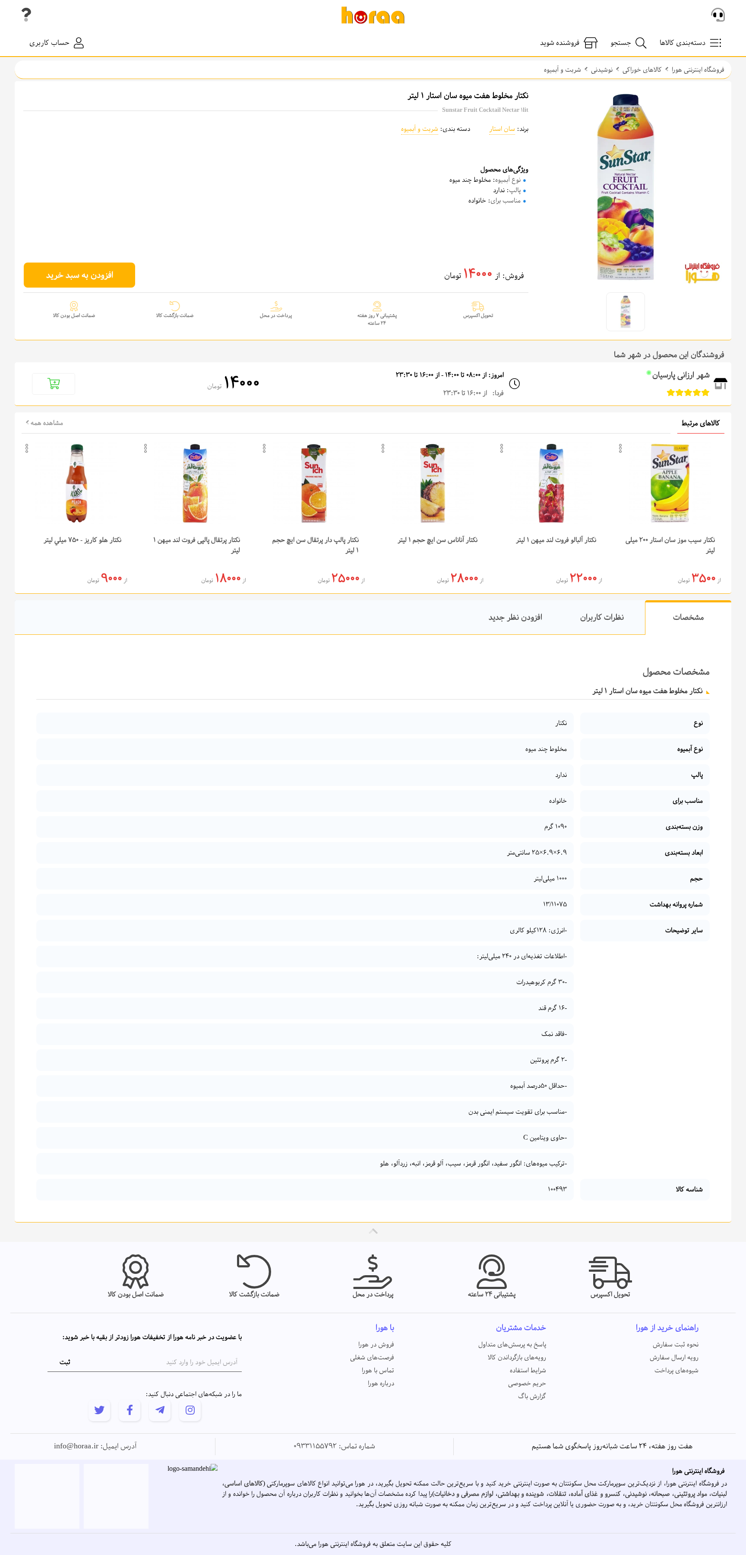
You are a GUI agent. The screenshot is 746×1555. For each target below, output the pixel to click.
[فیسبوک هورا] (129, 1410)
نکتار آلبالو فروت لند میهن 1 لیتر (556, 540)
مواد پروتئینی (690, 1494)
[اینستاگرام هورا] (190, 1410)
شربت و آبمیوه (562, 70)
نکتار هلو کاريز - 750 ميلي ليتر (82, 540)
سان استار (502, 129)
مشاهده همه (46, 423)
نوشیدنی (602, 70)
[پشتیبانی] (718, 15)
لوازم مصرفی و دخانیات (463, 1494)
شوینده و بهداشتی (521, 1494)
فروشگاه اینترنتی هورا (698, 70)
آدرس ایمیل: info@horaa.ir (95, 1446)
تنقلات (557, 1494)
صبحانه (660, 1494)
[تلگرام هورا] (160, 1410)
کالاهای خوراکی (642, 70)
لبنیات (719, 1494)
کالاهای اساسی (243, 1484)
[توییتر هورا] (99, 1410)
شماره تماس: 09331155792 (334, 1446)
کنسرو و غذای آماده (596, 1494)
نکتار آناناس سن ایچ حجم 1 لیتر (437, 540)
